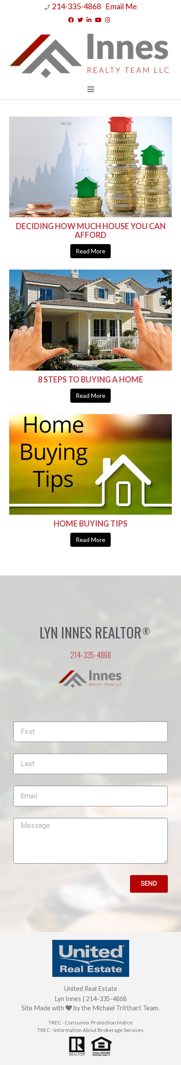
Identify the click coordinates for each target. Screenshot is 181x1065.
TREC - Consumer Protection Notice (90, 1022)
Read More (90, 251)
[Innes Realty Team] (90, 54)
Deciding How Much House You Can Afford (91, 230)
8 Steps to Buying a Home (90, 379)
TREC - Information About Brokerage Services (90, 1030)
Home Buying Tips (90, 523)
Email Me (121, 6)
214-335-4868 (76, 6)
